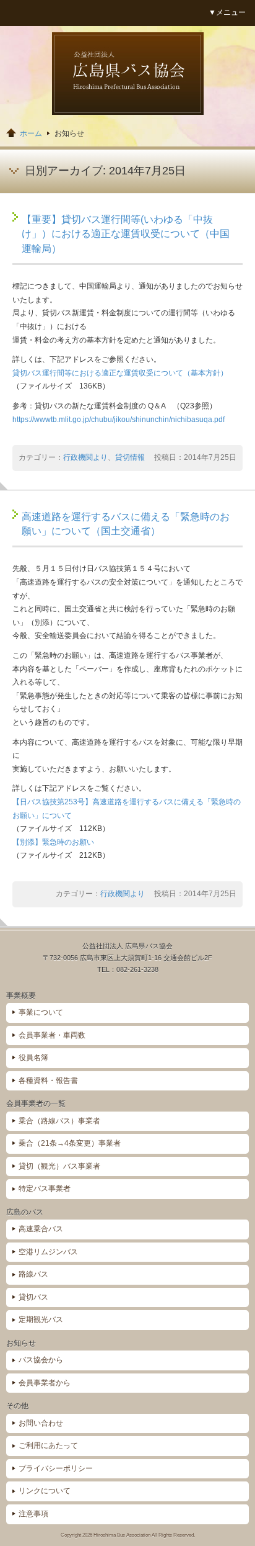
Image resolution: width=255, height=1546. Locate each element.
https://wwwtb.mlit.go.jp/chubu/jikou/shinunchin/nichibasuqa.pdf (118, 419)
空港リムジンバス (48, 1251)
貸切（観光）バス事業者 (59, 1166)
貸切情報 (130, 457)
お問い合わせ (41, 1423)
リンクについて (45, 1490)
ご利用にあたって (48, 1445)
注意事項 (33, 1513)
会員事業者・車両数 (52, 1035)
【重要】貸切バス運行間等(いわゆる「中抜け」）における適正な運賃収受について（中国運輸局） (126, 234)
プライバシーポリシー (56, 1468)
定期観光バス (41, 1319)
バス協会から (41, 1359)
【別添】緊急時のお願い (53, 842)
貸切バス (33, 1297)
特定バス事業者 (45, 1188)
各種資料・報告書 (48, 1080)
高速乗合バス (41, 1229)
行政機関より (85, 457)
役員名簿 (33, 1057)
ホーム (31, 133)
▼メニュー (227, 12)
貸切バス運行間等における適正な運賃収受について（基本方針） (120, 373)
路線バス (33, 1274)
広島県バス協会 (128, 73)
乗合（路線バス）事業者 (59, 1121)
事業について (41, 1012)
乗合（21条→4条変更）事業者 (70, 1143)
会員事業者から (45, 1382)
